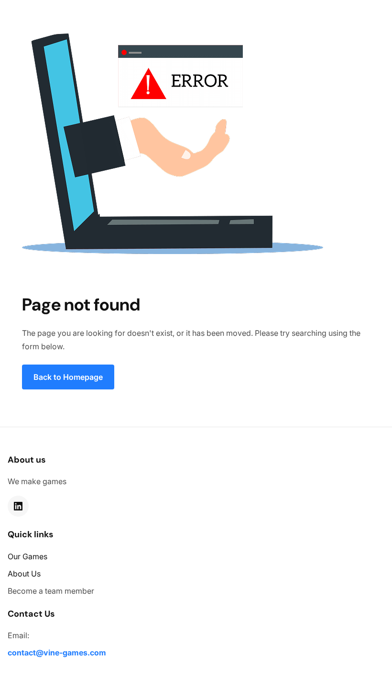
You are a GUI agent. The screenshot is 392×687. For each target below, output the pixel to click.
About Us (24, 573)
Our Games (27, 556)
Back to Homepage (68, 377)
